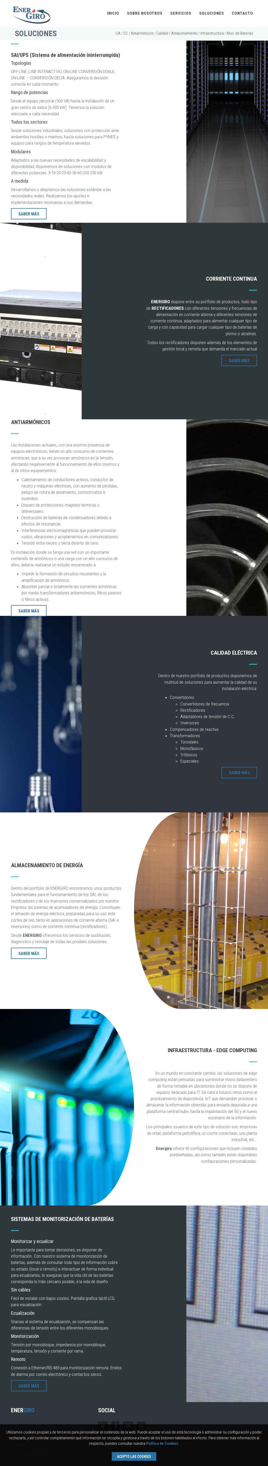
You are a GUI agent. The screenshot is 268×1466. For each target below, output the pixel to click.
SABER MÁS (28, 213)
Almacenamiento (184, 33)
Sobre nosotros (145, 13)
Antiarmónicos (142, 33)
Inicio (113, 13)
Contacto (242, 13)
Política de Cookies (162, 1443)
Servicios (180, 13)
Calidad (162, 33)
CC (125, 33)
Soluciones (211, 13)
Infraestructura (212, 33)
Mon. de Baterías (240, 33)
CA (118, 33)
